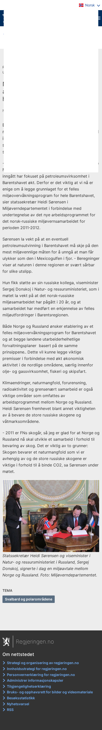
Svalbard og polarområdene (28, 599)
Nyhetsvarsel (18, 704)
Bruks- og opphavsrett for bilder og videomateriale (50, 692)
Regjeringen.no (35, 641)
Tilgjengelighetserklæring (29, 686)
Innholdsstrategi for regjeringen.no (37, 669)
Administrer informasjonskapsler (35, 680)
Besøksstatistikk (21, 698)
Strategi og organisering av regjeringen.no (43, 663)
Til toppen (51, 623)
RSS (10, 709)
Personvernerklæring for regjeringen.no (41, 675)
